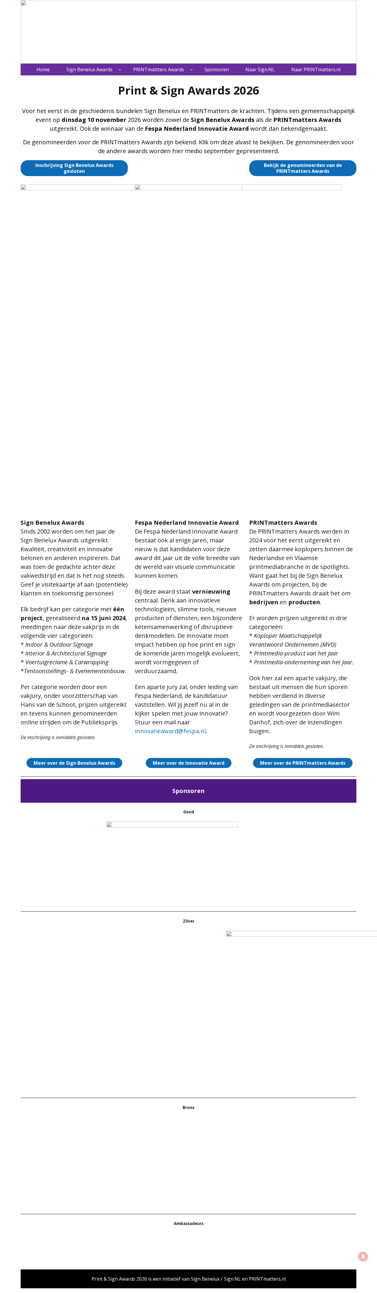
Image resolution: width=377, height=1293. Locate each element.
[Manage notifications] (363, 1256)
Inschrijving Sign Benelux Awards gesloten (74, 168)
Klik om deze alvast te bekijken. (242, 142)
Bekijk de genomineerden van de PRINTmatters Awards (303, 168)
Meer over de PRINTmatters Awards (302, 763)
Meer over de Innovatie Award (188, 763)
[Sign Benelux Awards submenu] (119, 69)
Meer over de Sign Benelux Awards (74, 763)
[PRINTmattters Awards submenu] (191, 69)
